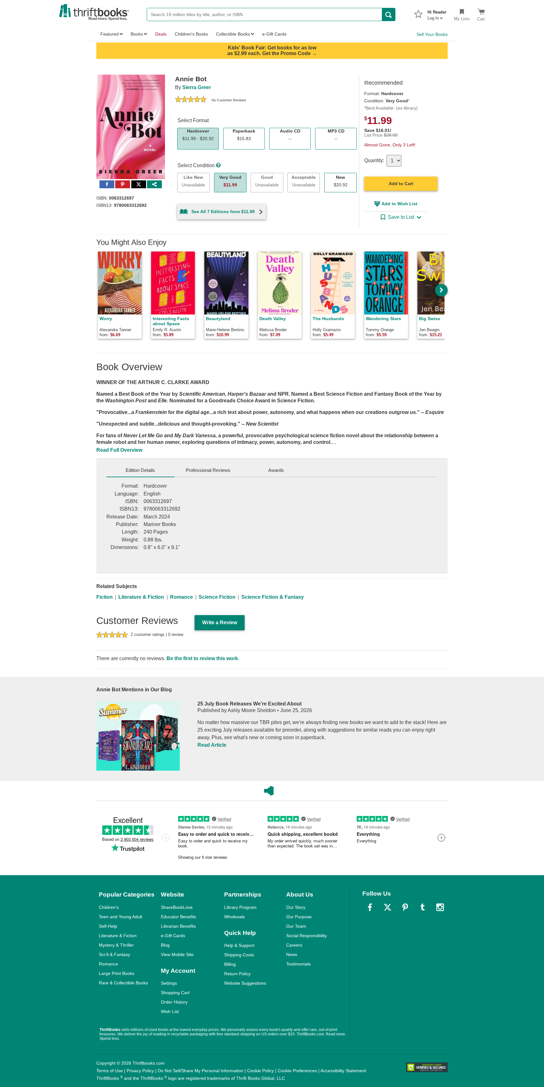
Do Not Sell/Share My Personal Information (200, 1070)
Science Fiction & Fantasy (272, 597)
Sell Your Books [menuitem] (432, 34)
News (291, 954)
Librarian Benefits (178, 926)
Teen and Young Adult (120, 916)
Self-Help (108, 926)
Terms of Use (109, 1070)
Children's (109, 907)
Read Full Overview (119, 450)
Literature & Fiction (141, 597)
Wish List (170, 1011)
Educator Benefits (178, 916)
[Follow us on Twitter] (387, 907)
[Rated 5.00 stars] (191, 100)
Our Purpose (299, 916)
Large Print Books (116, 973)
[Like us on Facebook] (369, 907)
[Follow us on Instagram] (440, 907)
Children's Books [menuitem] (191, 34)
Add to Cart (401, 183)
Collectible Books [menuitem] (233, 34)
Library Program (240, 907)
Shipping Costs (239, 954)
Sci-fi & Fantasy (114, 954)
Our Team (296, 926)
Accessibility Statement (343, 1070)
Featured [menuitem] (109, 34)
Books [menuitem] (137, 34)
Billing (230, 964)
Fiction (104, 597)
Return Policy (237, 973)
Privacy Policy (140, 1070)
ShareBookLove (177, 907)
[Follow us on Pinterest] (405, 907)
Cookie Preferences (297, 1070)
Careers (294, 945)
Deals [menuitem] (161, 34)
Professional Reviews (208, 470)
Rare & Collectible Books (123, 982)
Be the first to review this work (202, 658)
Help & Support (239, 945)
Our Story (295, 907)
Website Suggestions (245, 983)
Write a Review (219, 622)
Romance (181, 597)
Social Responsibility (306, 935)
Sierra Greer (196, 87)
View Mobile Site (177, 954)
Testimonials (298, 963)
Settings (169, 983)
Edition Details (140, 470)
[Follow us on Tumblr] (422, 907)
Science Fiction (217, 597)
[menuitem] (437, 13)
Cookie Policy (260, 1070)
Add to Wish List (399, 203)
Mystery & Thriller (116, 945)
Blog (165, 945)
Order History (174, 1002)
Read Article (211, 745)
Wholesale (234, 916)
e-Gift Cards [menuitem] (274, 34)
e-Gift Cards (173, 935)
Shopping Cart (175, 992)
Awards (276, 470)
